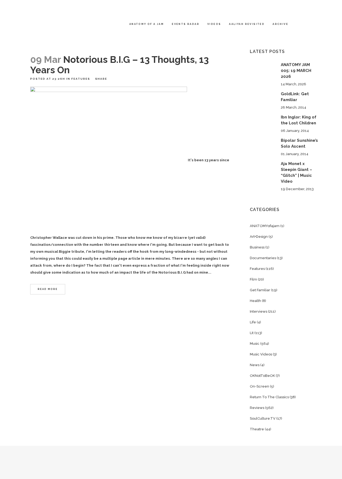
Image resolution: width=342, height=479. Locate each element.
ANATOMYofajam (264, 226)
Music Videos (261, 354)
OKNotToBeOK (262, 376)
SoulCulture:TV (262, 418)
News (254, 365)
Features (80, 78)
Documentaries (263, 258)
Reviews (257, 408)
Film (253, 279)
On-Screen (259, 386)
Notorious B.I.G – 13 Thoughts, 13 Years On (119, 64)
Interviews (258, 311)
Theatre (257, 429)
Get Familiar (260, 290)
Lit (252, 333)
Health (255, 301)
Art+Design (259, 237)
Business (257, 247)
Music (254, 344)
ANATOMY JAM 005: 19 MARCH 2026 (296, 70)
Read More (48, 289)
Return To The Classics (269, 397)
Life (253, 322)
